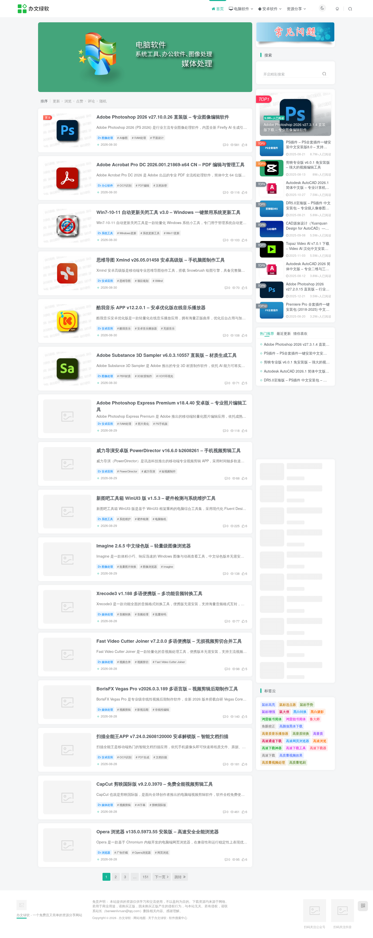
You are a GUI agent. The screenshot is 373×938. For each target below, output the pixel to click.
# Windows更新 (126, 233)
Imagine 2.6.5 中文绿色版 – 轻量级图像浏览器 (143, 545)
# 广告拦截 (121, 852)
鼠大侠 (284, 711)
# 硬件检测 (141, 519)
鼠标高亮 (268, 704)
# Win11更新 (171, 233)
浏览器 (106, 852)
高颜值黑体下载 (290, 726)
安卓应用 (107, 281)
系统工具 (107, 233)
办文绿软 (125, 918)
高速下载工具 (296, 747)
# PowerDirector (127, 471)
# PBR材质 (124, 376)
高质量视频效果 (290, 755)
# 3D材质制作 (143, 376)
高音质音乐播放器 (275, 733)
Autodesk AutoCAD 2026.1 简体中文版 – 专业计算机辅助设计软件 (307, 187)
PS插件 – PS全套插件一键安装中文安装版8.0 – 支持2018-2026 (308, 146)
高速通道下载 (272, 740)
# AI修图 (122, 138)
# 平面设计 (157, 138)
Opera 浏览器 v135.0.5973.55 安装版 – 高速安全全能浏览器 (157, 831)
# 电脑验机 (159, 519)
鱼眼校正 (268, 726)
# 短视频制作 (167, 471)
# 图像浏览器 (149, 566)
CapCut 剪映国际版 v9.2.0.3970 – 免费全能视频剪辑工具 (154, 784)
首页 (219, 8)
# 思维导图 (124, 281)
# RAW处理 (139, 138)
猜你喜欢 (300, 333)
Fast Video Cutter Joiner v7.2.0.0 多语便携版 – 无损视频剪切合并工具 (169, 641)
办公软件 (107, 185)
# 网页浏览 (161, 852)
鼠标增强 (268, 711)
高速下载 (268, 755)
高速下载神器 (272, 747)
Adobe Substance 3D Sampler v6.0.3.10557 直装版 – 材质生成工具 (166, 355)
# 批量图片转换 (126, 566)
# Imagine (167, 566)
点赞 (79, 100)
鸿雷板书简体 (272, 718)
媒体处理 (107, 614)
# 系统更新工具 (150, 233)
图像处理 (107, 138)
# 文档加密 (160, 185)
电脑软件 (241, 8)
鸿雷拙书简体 (296, 718)
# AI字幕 (140, 805)
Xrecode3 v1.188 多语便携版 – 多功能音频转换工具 (149, 593)
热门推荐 (267, 333)
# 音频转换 (124, 614)
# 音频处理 (141, 614)
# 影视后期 (141, 709)
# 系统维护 (124, 519)
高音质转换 (301, 733)
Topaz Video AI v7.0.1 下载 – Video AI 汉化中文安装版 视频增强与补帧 (307, 248)
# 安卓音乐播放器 (146, 328)
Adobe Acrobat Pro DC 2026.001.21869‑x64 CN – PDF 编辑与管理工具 (170, 164)
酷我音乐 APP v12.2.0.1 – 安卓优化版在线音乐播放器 (151, 307)
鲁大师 (315, 718)
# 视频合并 (124, 662)
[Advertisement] (295, 422)
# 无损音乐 (168, 328)
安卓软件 (269, 8)
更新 (56, 100)
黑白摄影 (317, 711)
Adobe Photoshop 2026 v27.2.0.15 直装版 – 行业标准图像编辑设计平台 (307, 288)
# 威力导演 (148, 471)
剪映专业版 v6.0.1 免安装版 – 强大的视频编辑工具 (308, 165)
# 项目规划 (141, 281)
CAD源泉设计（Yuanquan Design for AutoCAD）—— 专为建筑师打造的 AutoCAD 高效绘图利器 (308, 230)
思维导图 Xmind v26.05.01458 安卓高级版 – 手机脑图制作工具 (160, 259)
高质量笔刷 (297, 762)
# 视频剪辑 (124, 709)
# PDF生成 (142, 757)
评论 (91, 100)
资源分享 (294, 8)
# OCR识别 (124, 185)
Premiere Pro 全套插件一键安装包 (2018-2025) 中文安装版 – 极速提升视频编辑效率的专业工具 (308, 312)
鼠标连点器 (287, 704)
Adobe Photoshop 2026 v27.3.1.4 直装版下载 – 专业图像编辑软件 (316, 344)
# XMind (158, 281)
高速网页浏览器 (297, 740)
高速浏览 (319, 740)
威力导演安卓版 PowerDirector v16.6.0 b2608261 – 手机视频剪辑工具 (168, 450)
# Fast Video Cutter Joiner (169, 662)
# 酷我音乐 (124, 328)
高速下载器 (318, 747)
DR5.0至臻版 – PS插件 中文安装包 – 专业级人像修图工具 (308, 207)
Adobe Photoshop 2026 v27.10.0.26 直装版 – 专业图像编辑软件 (162, 117)
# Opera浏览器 (141, 852)
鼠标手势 (306, 704)
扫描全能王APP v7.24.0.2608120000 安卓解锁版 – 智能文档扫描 (162, 736)
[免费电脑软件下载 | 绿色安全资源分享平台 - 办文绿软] (21, 904)
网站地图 (139, 918)
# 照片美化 (142, 423)
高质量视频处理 (273, 762)
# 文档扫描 (160, 757)
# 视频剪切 (141, 662)
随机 (103, 100)
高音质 (318, 733)
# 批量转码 (159, 614)
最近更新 (284, 333)
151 (146, 876)
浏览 (68, 100)
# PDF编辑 (142, 185)
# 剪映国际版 (158, 805)
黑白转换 (300, 711)
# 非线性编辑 (161, 709)
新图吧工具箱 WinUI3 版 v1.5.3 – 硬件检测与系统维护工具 (156, 498)
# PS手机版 (160, 423)
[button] (38, 56)
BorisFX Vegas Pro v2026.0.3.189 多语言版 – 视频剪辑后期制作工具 (167, 688)
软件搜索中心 (178, 918)
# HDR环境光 (164, 376)
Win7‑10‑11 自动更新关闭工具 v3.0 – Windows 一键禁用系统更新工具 (168, 212)
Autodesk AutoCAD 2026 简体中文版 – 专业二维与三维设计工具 (308, 268)
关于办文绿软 (157, 918)
